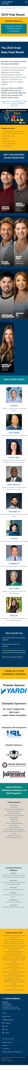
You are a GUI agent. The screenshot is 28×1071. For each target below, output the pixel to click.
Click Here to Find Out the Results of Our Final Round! (14, 28)
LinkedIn (7, 1032)
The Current (5, 1049)
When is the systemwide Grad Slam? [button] (12, 657)
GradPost (4, 1045)
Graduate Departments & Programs (11, 1052)
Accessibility (10, 1060)
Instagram (7, 1023)
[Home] (7, 4)
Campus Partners (14, 105)
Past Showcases (8, 7)
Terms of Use (3, 1060)
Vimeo (6, 1026)
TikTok (7, 1029)
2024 (14, 7)
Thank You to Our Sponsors (17, 103)
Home (2, 7)
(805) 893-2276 (6, 1016)
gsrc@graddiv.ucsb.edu (7, 1020)
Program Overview (6, 101)
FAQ (8, 103)
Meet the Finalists (17, 101)
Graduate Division (6, 1042)
